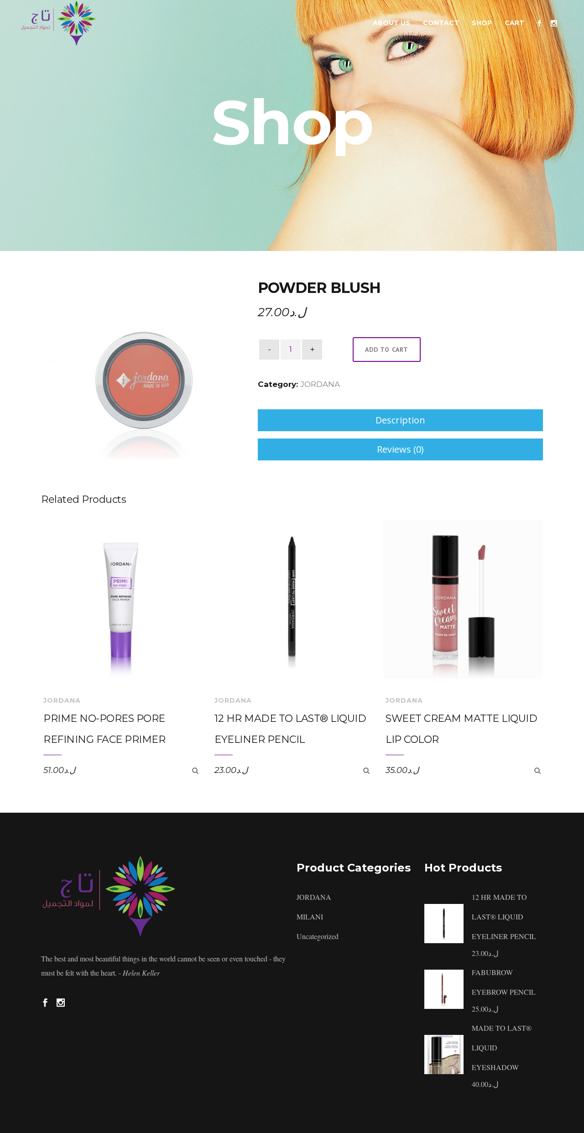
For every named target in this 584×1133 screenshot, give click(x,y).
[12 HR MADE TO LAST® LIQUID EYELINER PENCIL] (366, 770)
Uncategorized (318, 936)
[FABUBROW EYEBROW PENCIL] (444, 987)
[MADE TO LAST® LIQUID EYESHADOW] (444, 1053)
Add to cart (386, 349)
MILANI (310, 916)
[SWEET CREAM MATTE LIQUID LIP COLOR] (537, 770)
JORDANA (320, 384)
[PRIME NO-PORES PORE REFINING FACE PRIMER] (195, 770)
